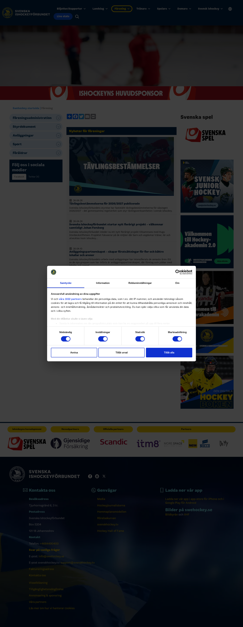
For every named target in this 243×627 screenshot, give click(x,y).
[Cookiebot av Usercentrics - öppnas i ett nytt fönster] (177, 272)
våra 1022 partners (70, 299)
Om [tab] (177, 283)
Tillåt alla (169, 352)
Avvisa (74, 352)
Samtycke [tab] (65, 283)
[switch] (103, 339)
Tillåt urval (122, 352)
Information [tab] (103, 283)
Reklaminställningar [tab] (140, 283)
